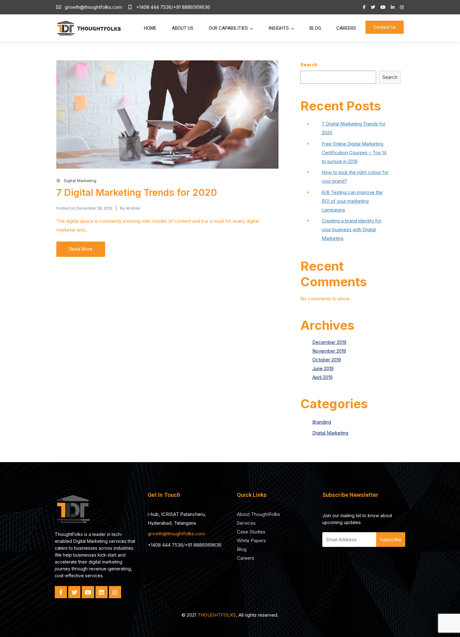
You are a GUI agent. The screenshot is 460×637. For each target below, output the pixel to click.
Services (246, 523)
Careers (346, 28)
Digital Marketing (80, 180)
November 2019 (329, 351)
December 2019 (329, 342)
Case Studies (251, 532)
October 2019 (326, 360)
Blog (315, 28)
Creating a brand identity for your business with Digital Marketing (351, 229)
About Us (182, 28)
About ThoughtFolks (258, 514)
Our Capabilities (228, 28)
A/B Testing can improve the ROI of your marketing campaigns (352, 201)
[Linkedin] (101, 592)
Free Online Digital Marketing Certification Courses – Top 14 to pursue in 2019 (354, 152)
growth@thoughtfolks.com (176, 534)
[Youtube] (88, 592)
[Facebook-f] (61, 592)
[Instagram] (115, 592)
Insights (278, 28)
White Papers (251, 540)
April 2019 (322, 377)
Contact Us (384, 27)
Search (308, 65)
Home (150, 28)
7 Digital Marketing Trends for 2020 (136, 192)
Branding (321, 422)
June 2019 (323, 368)
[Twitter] (74, 592)
